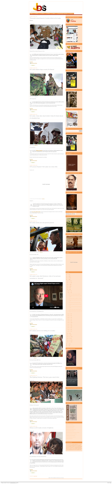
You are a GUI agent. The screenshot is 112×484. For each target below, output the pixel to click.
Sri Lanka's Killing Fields (36, 211)
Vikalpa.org (41, 252)
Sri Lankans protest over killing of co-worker (42, 331)
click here (43, 198)
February (69, 282)
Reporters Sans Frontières (69, 424)
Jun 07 (70, 313)
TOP (110, 482)
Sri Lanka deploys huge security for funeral (42, 69)
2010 (68, 277)
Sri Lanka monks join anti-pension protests (42, 222)
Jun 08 (70, 315)
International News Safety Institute (71, 429)
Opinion (43, 13)
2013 (68, 345)
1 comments (33, 65)
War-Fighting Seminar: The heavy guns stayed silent (44, 377)
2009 (68, 276)
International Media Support (70, 430)
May (69, 287)
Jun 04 (70, 292)
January (69, 280)
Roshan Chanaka (39, 150)
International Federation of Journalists (71, 433)
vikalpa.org (36, 96)
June (69, 289)
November (69, 340)
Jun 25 (70, 331)
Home (31, 13)
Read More (31, 108)
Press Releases (60, 13)
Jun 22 (70, 327)
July (68, 333)
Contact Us (71, 13)
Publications (66, 13)
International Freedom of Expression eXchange (72, 432)
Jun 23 (70, 329)
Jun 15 (70, 322)
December (69, 341)
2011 (68, 279)
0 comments (33, 111)
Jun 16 (70, 324)
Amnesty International (69, 438)
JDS (31, 9)
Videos (54, 13)
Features (48, 13)
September (69, 336)
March (69, 284)
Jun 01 (70, 290)
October (69, 338)
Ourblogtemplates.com (13, 482)
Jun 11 (70, 317)
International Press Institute (70, 427)
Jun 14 (70, 320)
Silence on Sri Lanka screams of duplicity (41, 428)
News (37, 13)
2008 (68, 274)
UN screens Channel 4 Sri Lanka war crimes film (43, 167)
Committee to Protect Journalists (70, 435)
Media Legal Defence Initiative (70, 426)
